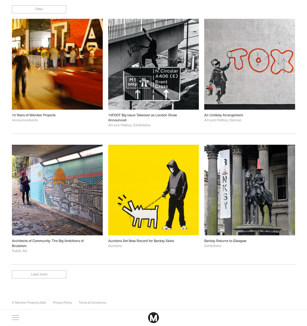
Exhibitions (141, 125)
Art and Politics (120, 125)
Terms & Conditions (92, 302)
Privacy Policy (62, 302)
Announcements (25, 120)
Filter (39, 9)
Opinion (235, 120)
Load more (39, 274)
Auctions (115, 246)
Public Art (19, 251)
